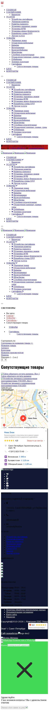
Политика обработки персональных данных (26, 610)
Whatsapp (11, 519)
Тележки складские (20, 62)
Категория (5, 350)
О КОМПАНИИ (13, 12)
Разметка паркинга (19, 24)
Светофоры (16, 64)
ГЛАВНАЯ (11, 10)
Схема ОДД (11, 548)
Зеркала (9, 551)
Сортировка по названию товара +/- (17, 343)
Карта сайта (11, 614)
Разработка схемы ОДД (21, 33)
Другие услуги (18, 36)
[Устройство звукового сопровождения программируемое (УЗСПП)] (24, 381)
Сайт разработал (9, 633)
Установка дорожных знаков (24, 26)
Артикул (5, 348)
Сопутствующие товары (27, 66)
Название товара (8, 345)
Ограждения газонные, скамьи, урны (28, 57)
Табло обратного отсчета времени (16, 376)
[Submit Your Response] (27, 707)
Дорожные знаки (19, 40)
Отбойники (16, 59)
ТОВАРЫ (10, 38)
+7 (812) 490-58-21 (17, 148)
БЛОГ (9, 69)
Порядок (5, 355)
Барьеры (15, 45)
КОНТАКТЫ (12, 71)
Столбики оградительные (22, 54)
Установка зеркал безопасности (25, 31)
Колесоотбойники (19, 50)
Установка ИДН (18, 29)
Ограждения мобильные (22, 43)
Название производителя (12, 352)
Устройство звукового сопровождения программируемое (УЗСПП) (18, 384)
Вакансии (15, 14)
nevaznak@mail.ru (36, 148)
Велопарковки (17, 47)
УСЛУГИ (10, 17)
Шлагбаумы (16, 52)
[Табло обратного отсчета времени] (20, 374)
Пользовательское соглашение (19, 612)
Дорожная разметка (20, 21)
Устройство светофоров (22, 19)
